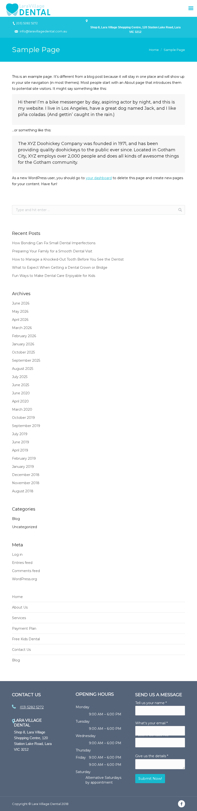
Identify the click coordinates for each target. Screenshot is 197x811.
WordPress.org (24, 579)
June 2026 (20, 303)
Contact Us (21, 649)
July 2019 (19, 434)
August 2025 (22, 368)
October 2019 (23, 417)
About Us (20, 607)
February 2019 (24, 458)
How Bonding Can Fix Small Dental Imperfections (53, 243)
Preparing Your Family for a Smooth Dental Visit (52, 251)
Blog (16, 519)
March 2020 (22, 409)
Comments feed (26, 571)
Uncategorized (24, 527)
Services (19, 618)
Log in (17, 554)
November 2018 (25, 483)
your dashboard (99, 178)
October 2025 (23, 352)
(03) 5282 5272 (27, 23)
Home (154, 50)
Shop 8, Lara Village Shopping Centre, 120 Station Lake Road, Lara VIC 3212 (135, 30)
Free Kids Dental (26, 639)
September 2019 (26, 426)
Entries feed (22, 563)
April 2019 (20, 450)
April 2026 (20, 319)
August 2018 (22, 491)
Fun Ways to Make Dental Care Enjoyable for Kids (53, 276)
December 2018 (25, 475)
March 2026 (22, 328)
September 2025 (26, 360)
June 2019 (20, 442)
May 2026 (20, 311)
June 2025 (20, 385)
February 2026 (24, 336)
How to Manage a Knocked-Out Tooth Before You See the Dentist (68, 259)
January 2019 (23, 466)
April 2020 (20, 401)
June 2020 (21, 393)
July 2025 (19, 377)
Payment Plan (24, 628)
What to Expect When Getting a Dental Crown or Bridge (59, 267)
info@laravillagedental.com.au (43, 31)
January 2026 (23, 344)
